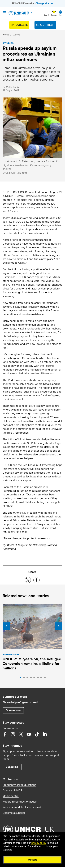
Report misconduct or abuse (20, 802)
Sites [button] (60, 15)
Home (6, 34)
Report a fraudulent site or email (22, 807)
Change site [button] (42, 3)
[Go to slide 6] (38, 678)
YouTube (29, 734)
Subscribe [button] (12, 767)
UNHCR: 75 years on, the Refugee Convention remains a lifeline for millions (32, 663)
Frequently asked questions (19, 785)
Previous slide (6, 626)
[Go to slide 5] (35, 678)
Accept (32, 859)
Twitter (21, 734)
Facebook (5, 734)
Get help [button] (47, 25)
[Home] (20, 13)
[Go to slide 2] (25, 678)
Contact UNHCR (12, 790)
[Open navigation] (4, 13)
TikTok (36, 734)
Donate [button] (54, 15)
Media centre (11, 796)
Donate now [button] (13, 710)
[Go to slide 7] (42, 678)
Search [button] (46, 15)
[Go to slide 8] (45, 678)
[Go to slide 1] (21, 678)
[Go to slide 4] (31, 678)
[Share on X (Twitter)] (28, 580)
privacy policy (38, 843)
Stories (16, 34)
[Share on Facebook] (36, 580)
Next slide (58, 626)
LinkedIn (44, 734)
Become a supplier (14, 813)
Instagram (13, 734)
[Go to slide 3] (28, 678)
